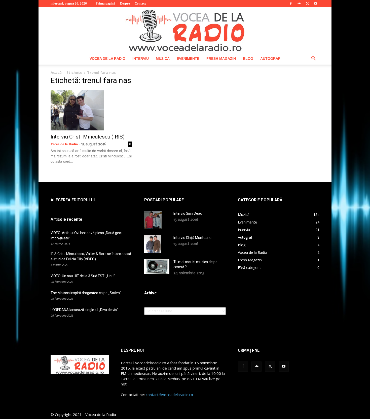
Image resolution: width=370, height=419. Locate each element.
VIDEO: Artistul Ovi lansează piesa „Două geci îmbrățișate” (86, 235)
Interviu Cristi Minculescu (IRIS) (88, 137)
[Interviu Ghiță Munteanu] (152, 244)
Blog (248, 59)
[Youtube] (315, 3)
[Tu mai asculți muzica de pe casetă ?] (156, 266)
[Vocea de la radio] (185, 29)
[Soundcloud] (299, 3)
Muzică (163, 59)
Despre (125, 3)
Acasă (56, 72)
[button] (313, 59)
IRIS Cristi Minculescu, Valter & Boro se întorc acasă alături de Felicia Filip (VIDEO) (91, 256)
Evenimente (188, 59)
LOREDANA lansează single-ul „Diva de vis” (84, 310)
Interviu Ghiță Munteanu (192, 238)
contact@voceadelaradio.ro (169, 394)
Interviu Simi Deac (187, 213)
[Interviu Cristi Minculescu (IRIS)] (91, 110)
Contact (140, 3)
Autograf (270, 59)
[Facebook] (290, 3)
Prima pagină (105, 3)
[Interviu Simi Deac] (153, 220)
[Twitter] (307, 3)
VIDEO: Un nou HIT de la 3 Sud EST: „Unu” (83, 276)
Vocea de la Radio (107, 59)
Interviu (140, 59)
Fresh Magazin (221, 59)
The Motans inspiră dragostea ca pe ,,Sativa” (86, 293)
